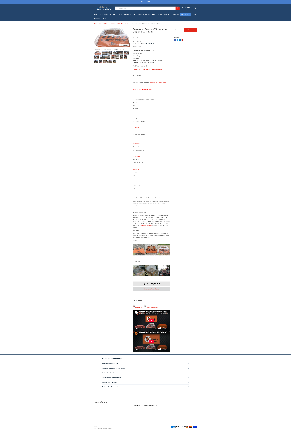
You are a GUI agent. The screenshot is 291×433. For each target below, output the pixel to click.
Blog (104, 18)
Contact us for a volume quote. (158, 82)
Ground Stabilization (124, 14)
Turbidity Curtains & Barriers (141, 14)
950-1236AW (136, 156)
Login (194, 14)
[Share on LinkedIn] (180, 40)
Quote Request (185, 14)
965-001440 (136, 182)
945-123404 (136, 115)
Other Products (156, 14)
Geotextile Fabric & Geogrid (108, 14)
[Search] (178, 8)
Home (96, 14)
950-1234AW (136, 143)
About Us (167, 14)
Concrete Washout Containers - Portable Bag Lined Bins (114, 23)
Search (95, 426)
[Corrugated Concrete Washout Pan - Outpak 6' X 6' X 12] (97, 53)
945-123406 (136, 127)
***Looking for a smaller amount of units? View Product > (148, 69)
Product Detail (139, 307)
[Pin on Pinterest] (182, 40)
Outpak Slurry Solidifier (146, 225)
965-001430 (136, 169)
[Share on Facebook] (175, 40)
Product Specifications (152, 307)
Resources (97, 18)
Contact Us (176, 14)
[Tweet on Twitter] (177, 40)
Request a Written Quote (151, 289)
